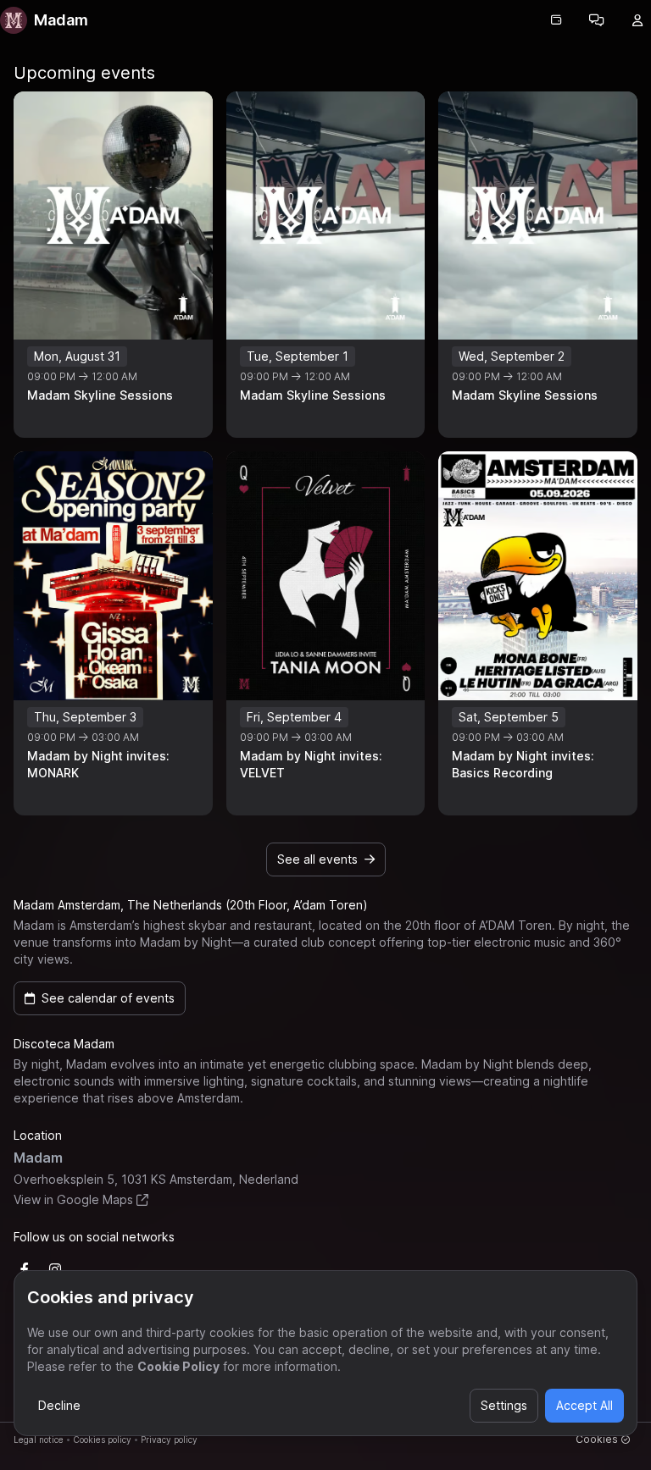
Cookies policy (102, 1439)
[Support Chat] (596, 20)
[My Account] (637, 20)
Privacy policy (169, 1439)
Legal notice (39, 1439)
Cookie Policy (178, 1366)
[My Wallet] (556, 20)
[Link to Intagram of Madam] (55, 1269)
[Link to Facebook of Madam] (25, 1269)
